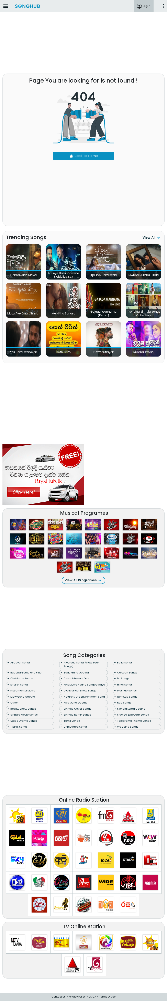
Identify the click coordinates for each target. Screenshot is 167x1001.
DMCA (92, 996)
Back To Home (86, 155)
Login (146, 6)
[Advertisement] (83, 41)
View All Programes (81, 580)
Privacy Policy (77, 996)
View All (149, 237)
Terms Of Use (107, 996)
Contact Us (59, 996)
